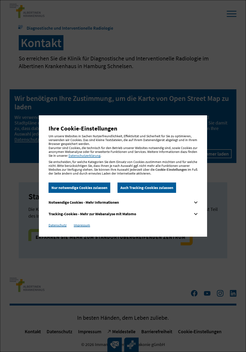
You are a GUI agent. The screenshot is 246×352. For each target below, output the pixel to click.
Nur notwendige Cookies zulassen (79, 187)
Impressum (82, 225)
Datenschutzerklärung (84, 155)
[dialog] (123, 176)
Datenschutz (58, 225)
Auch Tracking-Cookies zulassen (146, 187)
